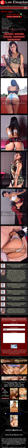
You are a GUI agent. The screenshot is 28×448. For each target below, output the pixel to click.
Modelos (16, 385)
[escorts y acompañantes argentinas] (14, 362)
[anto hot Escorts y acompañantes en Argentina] (14, 4)
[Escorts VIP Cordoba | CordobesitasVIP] (14, 426)
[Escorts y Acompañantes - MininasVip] (14, 399)
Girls (20, 383)
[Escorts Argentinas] (22, 399)
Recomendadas (11, 383)
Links (23, 386)
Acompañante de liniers (18, 36)
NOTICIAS (21, 385)
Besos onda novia (9, 34)
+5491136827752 (15, 14)
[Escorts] (14, 412)
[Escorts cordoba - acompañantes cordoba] (14, 413)
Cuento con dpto (7, 36)
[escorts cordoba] (14, 373)
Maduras (6, 385)
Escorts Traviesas (21, 382)
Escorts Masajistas (13, 382)
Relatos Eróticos (12, 384)
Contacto (11, 386)
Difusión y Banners (17, 386)
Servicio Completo (19, 34)
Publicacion (6, 386)
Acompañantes (11, 385)
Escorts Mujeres (6, 382)
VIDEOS (16, 383)
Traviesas (6, 384)
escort (12, 435)
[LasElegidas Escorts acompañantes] (5, 399)
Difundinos (22, 384)
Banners (17, 384)
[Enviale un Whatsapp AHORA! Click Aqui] (14, 17)
